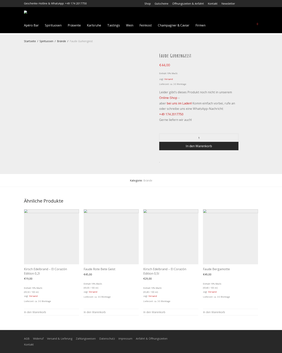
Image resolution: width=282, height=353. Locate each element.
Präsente (74, 25)
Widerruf (38, 338)
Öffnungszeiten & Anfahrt (188, 3)
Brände (61, 41)
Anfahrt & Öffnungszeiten (151, 338)
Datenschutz (107, 338)
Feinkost (145, 25)
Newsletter (228, 3)
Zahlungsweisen (86, 338)
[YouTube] (257, 3)
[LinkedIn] (252, 3)
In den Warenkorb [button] (35, 312)
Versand (168, 79)
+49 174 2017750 (171, 114)
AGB (27, 338)
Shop (147, 3)
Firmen (200, 25)
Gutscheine (161, 3)
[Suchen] (229, 25)
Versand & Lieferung (59, 338)
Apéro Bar (31, 25)
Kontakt (213, 3)
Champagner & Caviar (173, 25)
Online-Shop (168, 98)
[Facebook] (242, 3)
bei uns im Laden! (179, 103)
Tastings (113, 25)
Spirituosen (53, 25)
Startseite (30, 41)
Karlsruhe (94, 25)
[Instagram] (247, 3)
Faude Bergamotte (216, 269)
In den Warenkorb (199, 146)
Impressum (125, 338)
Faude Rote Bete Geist (99, 269)
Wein (129, 25)
